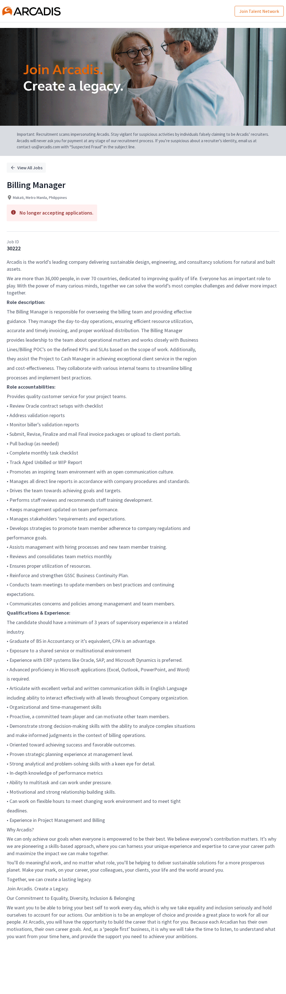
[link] (31, 11)
